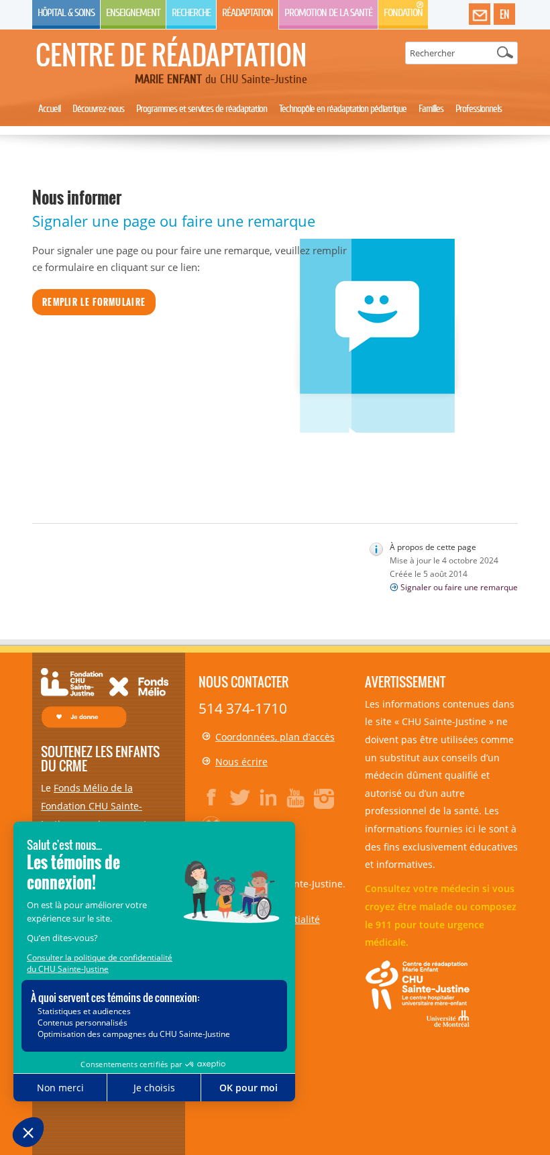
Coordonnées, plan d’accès (275, 736)
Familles (431, 109)
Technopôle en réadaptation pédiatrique (342, 109)
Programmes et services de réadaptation (201, 109)
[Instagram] (324, 797)
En (504, 14)
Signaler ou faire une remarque (459, 587)
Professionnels (478, 109)
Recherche (191, 12)
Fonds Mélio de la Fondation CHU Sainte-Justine (91, 805)
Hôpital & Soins (66, 12)
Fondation (403, 12)
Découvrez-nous (98, 109)
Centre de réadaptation (171, 54)
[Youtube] (296, 797)
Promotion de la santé (328, 12)
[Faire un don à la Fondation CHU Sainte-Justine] (104, 696)
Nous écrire (241, 761)
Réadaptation (247, 12)
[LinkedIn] (268, 797)
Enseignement (133, 12)
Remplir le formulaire (94, 302)
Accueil (49, 109)
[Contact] (479, 14)
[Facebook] (212, 797)
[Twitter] (240, 797)
